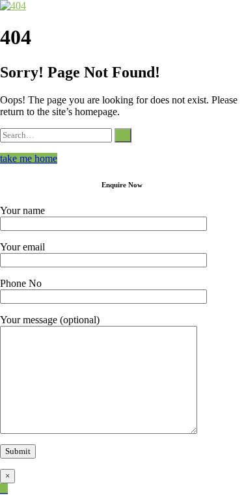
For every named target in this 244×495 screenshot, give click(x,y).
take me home (28, 158)
